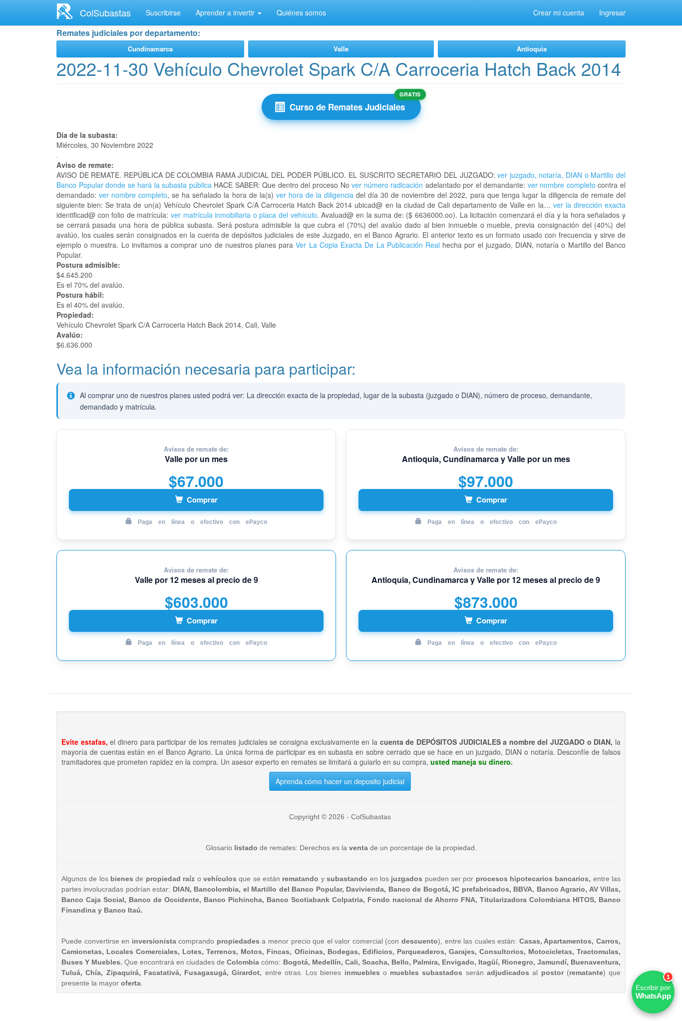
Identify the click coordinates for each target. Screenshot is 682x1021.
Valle (341, 48)
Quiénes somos (301, 12)
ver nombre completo (562, 185)
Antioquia (532, 48)
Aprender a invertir (226, 12)
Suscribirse (163, 12)
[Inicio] (68, 11)
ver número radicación (387, 185)
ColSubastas (105, 12)
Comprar (202, 499)
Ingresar (612, 12)
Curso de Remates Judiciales (347, 107)
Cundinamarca (150, 48)
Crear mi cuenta (558, 12)
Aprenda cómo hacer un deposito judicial (340, 781)
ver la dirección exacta (589, 205)
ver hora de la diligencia (314, 195)
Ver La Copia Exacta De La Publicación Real (367, 245)
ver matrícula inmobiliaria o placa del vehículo (244, 215)
